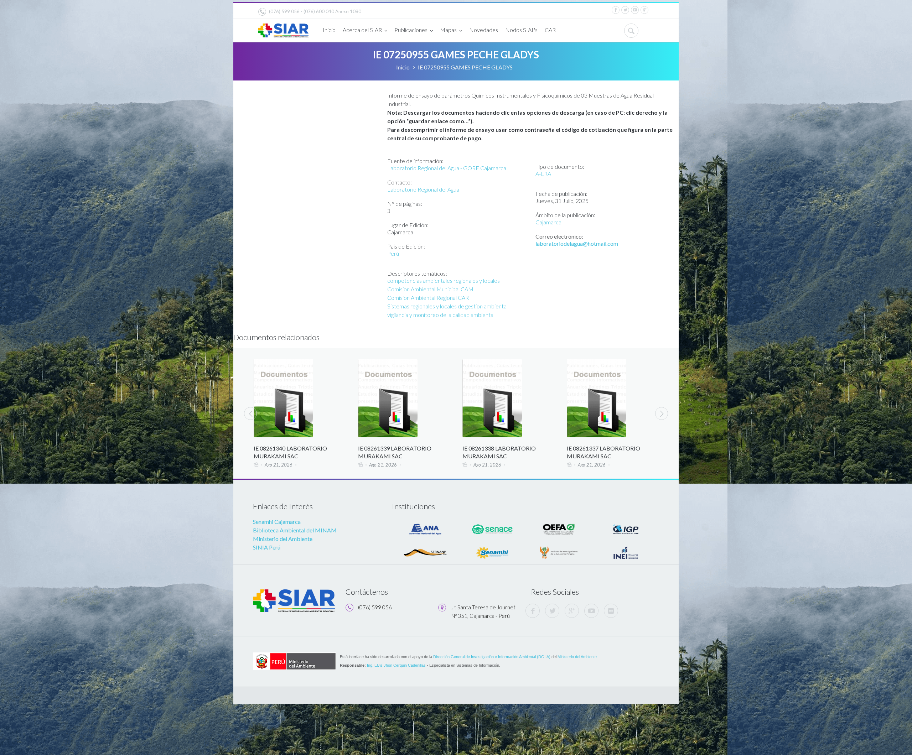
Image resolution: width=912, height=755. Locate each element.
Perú (393, 253)
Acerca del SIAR (362, 29)
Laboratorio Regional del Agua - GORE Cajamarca (446, 168)
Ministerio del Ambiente (282, 538)
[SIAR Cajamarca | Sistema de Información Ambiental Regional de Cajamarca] (283, 27)
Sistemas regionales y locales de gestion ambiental (447, 306)
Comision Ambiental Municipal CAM (430, 289)
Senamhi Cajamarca (277, 521)
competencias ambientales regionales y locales (443, 280)
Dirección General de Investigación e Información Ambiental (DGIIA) (491, 657)
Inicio (329, 29)
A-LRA (543, 173)
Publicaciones (411, 29)
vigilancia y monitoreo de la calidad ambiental (440, 314)
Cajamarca (548, 222)
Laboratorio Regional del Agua (423, 189)
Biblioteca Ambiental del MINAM (295, 530)
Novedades (483, 29)
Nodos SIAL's (521, 29)
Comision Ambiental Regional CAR (428, 297)
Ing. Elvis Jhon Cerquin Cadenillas (396, 665)
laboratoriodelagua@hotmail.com (576, 243)
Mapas (448, 29)
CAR (550, 29)
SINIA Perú (266, 547)
